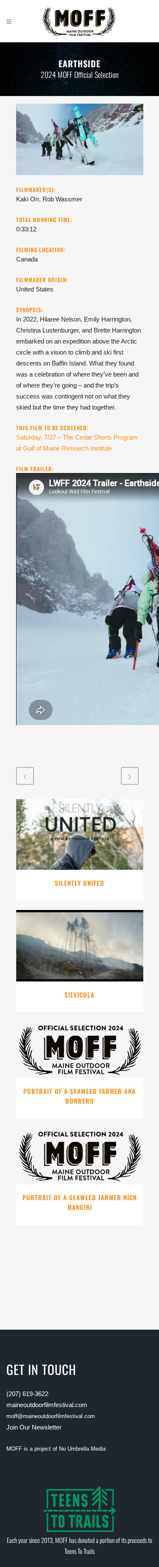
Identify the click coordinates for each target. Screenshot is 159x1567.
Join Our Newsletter (33, 1427)
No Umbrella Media (82, 1449)
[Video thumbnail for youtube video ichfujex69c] (79, 179)
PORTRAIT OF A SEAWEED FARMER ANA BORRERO (79, 1096)
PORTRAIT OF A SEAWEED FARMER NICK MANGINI (79, 1202)
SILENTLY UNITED (79, 883)
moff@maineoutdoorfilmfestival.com (50, 1416)
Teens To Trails (79, 1551)
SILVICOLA (79, 994)
